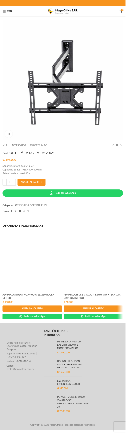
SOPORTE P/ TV (38, 145)
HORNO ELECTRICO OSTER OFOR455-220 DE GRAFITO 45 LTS (69, 364)
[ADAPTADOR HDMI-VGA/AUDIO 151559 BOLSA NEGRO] (32, 262)
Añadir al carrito (31, 182)
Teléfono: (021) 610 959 (18, 361)
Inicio (5, 145)
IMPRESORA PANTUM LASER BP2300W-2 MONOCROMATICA (69, 344)
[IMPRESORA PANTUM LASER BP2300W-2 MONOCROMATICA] (49, 347)
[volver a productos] (117, 145)
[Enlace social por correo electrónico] (20, 211)
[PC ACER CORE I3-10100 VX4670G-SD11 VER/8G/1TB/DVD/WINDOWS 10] (49, 404)
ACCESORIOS (19, 145)
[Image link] (21, 334)
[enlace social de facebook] (11, 211)
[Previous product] (113, 145)
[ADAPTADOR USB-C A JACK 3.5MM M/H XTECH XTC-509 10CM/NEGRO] (93, 262)
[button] (32, 308)
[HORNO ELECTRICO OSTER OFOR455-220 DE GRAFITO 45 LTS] (49, 367)
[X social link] (15, 211)
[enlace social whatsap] (28, 211)
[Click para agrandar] (8, 134)
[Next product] (121, 145)
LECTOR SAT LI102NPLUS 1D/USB (68, 382)
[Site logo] (63, 11)
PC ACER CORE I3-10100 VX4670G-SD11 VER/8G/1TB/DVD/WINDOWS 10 (72, 402)
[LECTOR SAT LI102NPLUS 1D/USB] (49, 384)
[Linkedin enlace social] (24, 211)
